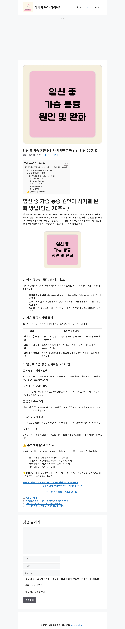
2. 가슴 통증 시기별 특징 (36, 173)
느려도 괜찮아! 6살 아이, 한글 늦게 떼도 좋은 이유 (44, 503)
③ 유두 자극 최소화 (36, 184)
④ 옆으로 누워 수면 (36, 186)
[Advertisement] (62, 37)
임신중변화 (49, 501)
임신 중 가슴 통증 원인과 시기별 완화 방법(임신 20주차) (45, 167)
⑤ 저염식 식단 (34, 189)
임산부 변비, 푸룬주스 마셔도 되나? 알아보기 (62, 485)
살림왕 (97, 7)
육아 (88, 7)
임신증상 (57, 501)
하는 (33, 482)
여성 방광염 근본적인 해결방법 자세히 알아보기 (56, 482)
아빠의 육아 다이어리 (48, 7)
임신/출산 (33, 498)
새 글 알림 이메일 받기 (35, 591)
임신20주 (29, 501)
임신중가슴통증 (38, 501)
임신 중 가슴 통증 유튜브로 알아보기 (62, 491)
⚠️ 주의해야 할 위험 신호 (36, 191)
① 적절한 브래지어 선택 (37, 178)
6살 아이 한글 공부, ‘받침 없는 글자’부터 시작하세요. (45, 506)
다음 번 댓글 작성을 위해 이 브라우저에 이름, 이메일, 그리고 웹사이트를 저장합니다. (63, 579)
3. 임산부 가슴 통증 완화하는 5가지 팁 (41, 176)
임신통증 (65, 501)
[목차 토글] (64, 163)
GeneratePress (77, 625)
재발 (29, 482)
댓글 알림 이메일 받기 (34, 585)
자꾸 (25, 482)
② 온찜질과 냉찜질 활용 (37, 181)
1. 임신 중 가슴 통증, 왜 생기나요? (39, 170)
